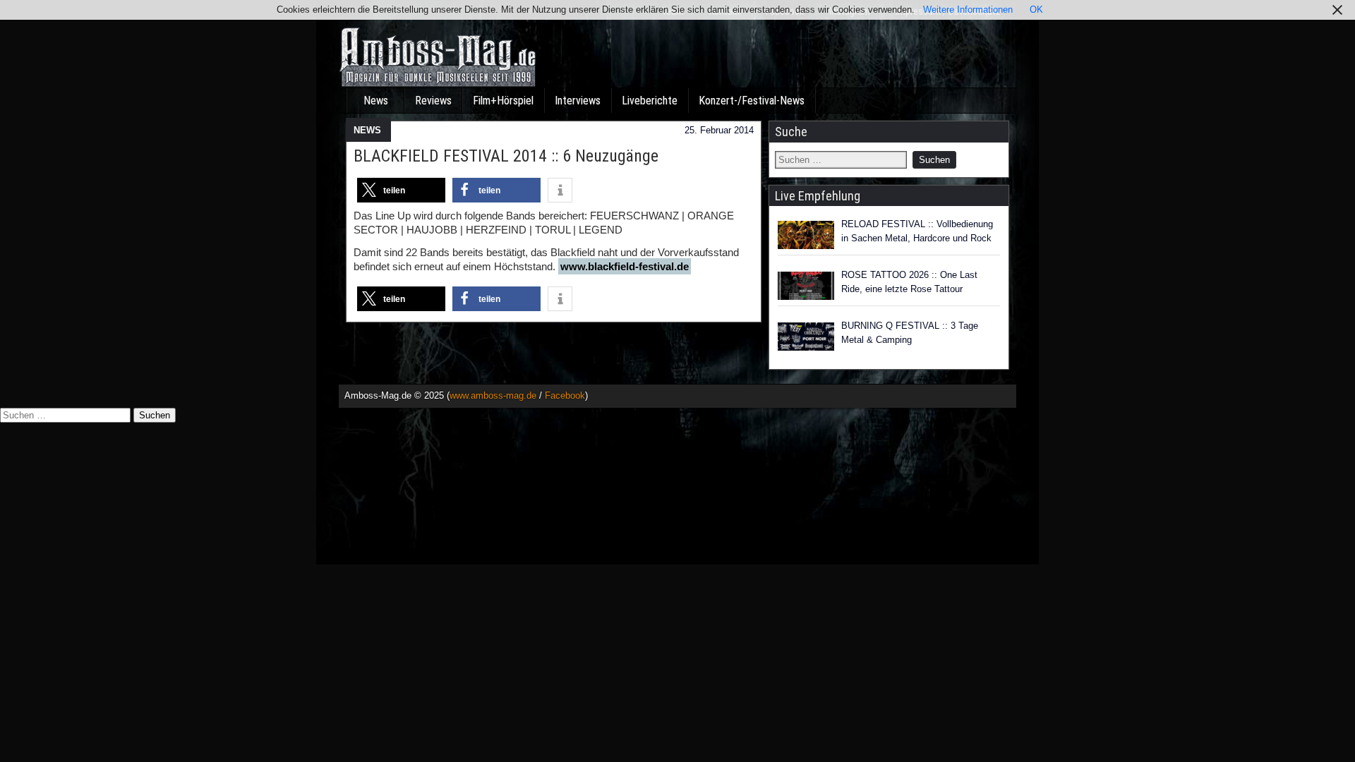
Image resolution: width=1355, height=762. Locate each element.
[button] (401, 190)
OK (1036, 9)
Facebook (565, 395)
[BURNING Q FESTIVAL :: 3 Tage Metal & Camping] (806, 336)
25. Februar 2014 (719, 130)
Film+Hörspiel (503, 100)
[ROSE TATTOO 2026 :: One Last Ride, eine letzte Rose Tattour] (806, 286)
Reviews (433, 100)
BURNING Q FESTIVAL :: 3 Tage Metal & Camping (909, 332)
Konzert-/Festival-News (752, 100)
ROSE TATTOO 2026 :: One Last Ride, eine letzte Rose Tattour (909, 282)
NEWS (367, 130)
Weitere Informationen (968, 9)
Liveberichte (650, 100)
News (375, 100)
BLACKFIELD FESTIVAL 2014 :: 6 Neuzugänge (506, 156)
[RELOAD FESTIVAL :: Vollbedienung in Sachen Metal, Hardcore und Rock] (806, 235)
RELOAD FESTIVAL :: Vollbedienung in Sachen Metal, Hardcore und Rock (917, 231)
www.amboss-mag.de (493, 395)
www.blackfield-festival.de (624, 266)
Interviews (578, 100)
